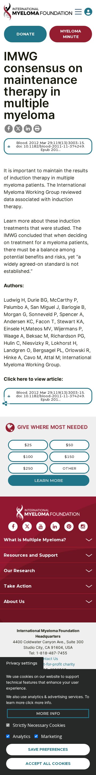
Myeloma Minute (70, 34)
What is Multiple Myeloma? (35, 539)
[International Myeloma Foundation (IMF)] (38, 11)
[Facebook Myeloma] (13, 526)
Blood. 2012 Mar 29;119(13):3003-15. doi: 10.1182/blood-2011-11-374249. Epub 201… (50, 146)
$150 (69, 456)
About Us (14, 601)
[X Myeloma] (27, 526)
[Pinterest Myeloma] (69, 526)
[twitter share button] (18, 128)
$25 (28, 445)
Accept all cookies (48, 763)
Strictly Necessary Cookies (39, 725)
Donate (25, 34)
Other (69, 468)
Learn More (48, 480)
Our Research (19, 570)
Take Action (17, 586)
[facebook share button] (8, 128)
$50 (69, 445)
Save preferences (48, 749)
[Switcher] (4, 403)
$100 (28, 456)
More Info (48, 713)
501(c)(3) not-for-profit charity (48, 664)
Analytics (21, 736)
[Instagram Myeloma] (83, 526)
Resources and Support (31, 555)
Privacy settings (21, 663)
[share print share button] (37, 128)
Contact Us (48, 658)
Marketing (51, 736)
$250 (28, 468)
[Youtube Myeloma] (41, 526)
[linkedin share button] (28, 128)
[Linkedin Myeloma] (55, 526)
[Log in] (88, 12)
